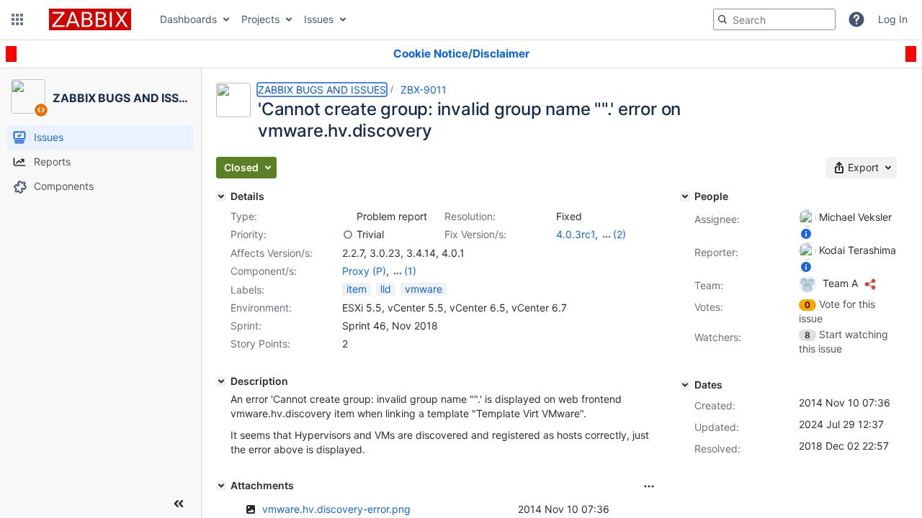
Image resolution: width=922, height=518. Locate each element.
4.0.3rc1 (575, 234)
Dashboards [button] (188, 19)
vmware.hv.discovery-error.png (336, 509)
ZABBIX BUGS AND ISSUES (322, 89)
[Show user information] (806, 233)
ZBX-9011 (423, 89)
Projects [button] (260, 19)
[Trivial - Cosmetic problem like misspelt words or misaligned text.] (348, 234)
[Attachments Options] (649, 486)
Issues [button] (319, 19)
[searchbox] (774, 19)
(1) (410, 271)
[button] (17, 19)
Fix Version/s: (475, 234)
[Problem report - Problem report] (348, 216)
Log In (893, 19)
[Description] (221, 381)
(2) (619, 234)
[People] (685, 196)
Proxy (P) (364, 271)
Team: (708, 285)
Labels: (247, 289)
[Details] (221, 196)
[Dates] (685, 385)
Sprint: (245, 325)
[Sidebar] (179, 503)
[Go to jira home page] (90, 19)
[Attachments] (221, 486)
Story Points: (260, 343)
